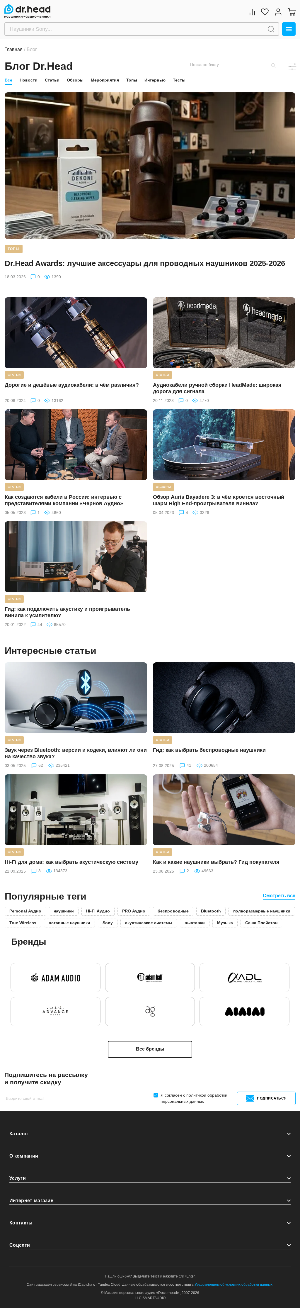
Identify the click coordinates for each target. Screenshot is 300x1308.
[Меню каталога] (289, 29)
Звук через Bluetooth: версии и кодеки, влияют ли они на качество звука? (76, 753)
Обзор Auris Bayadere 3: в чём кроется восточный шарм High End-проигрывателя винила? (218, 500)
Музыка (225, 922)
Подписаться (272, 1098)
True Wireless (22, 922)
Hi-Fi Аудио (98, 911)
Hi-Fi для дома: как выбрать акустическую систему (71, 862)
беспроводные (173, 911)
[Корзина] (291, 12)
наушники (64, 911)
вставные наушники (69, 922)
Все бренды (150, 1048)
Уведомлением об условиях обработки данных (233, 1284)
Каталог (18, 1133)
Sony (108, 922)
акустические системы (148, 922)
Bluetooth (211, 911)
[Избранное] (265, 12)
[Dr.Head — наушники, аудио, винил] (27, 11)
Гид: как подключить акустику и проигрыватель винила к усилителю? (67, 612)
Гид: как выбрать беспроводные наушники (209, 750)
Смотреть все (279, 895)
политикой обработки (206, 1095)
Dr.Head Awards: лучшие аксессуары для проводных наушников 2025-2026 (145, 263)
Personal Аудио (25, 911)
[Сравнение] (252, 12)
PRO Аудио (133, 911)
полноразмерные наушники (261, 911)
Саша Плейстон (261, 922)
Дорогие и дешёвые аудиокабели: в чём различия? (72, 385)
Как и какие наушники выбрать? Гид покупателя (216, 862)
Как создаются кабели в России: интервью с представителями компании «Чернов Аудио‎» (64, 500)
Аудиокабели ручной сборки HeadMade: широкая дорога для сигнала (217, 388)
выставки (195, 922)
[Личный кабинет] (278, 12)
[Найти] (271, 29)
